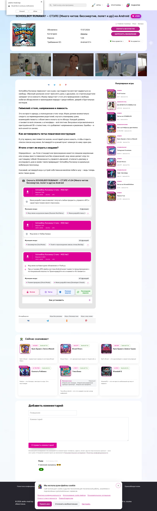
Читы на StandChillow (125, 184)
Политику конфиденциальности (97, 453)
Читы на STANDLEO (124, 116)
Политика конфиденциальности (30, 486)
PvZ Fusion (121, 93)
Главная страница (124, 24)
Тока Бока (76, 371)
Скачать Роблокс (39, 371)
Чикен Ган (121, 196)
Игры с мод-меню (87, 316)
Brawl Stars (121, 162)
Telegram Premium (124, 150)
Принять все (45, 504)
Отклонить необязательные (66, 504)
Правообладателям (132, 486)
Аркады (140, 24)
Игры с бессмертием (71, 316)
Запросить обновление (125, 34)
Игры (98, 5)
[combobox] (68, 5)
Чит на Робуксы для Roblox (127, 128)
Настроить (86, 504)
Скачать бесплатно (125, 29)
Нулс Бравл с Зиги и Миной (127, 139)
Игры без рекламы (56, 316)
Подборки (135, 5)
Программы (116, 5)
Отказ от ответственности (47, 498)
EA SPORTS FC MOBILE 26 (126, 105)
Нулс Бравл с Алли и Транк (124, 349)
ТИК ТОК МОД (122, 173)
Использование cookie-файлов (74, 495)
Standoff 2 (117, 371)
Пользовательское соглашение (74, 453)
